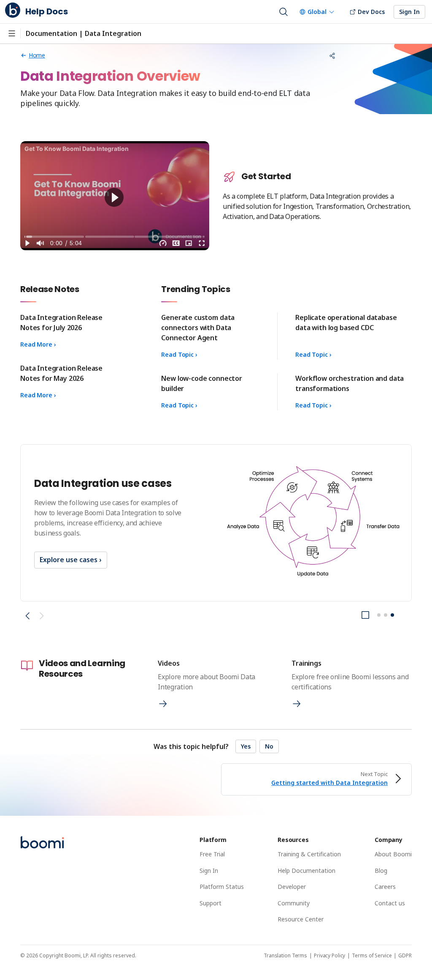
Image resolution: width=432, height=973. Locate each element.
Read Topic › (179, 354)
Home (37, 55)
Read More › (38, 344)
